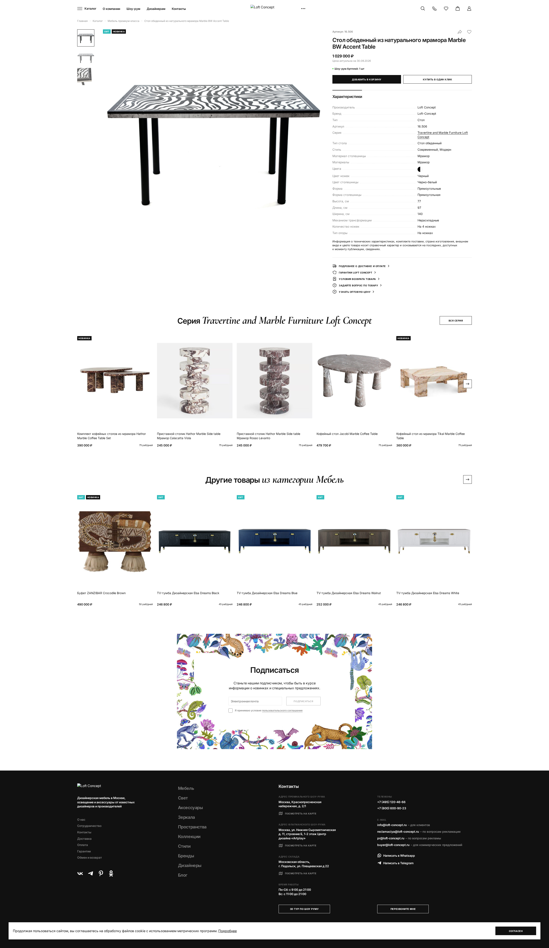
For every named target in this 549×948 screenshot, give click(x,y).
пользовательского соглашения (282, 710)
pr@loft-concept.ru (390, 838)
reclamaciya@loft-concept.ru (398, 831)
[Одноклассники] (111, 873)
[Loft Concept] (274, 9)
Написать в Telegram (398, 863)
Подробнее (227, 931)
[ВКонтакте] (80, 873)
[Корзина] (457, 8)
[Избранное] (446, 8)
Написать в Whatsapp (399, 855)
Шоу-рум (133, 9)
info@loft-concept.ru (392, 825)
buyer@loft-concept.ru (393, 845)
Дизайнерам (156, 9)
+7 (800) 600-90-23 (391, 808)
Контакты (179, 9)
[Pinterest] (101, 873)
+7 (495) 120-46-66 (391, 802)
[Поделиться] (459, 32)
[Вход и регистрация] (469, 8)
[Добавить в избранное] (469, 32)
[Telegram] (90, 873)
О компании (111, 9)
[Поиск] (422, 8)
